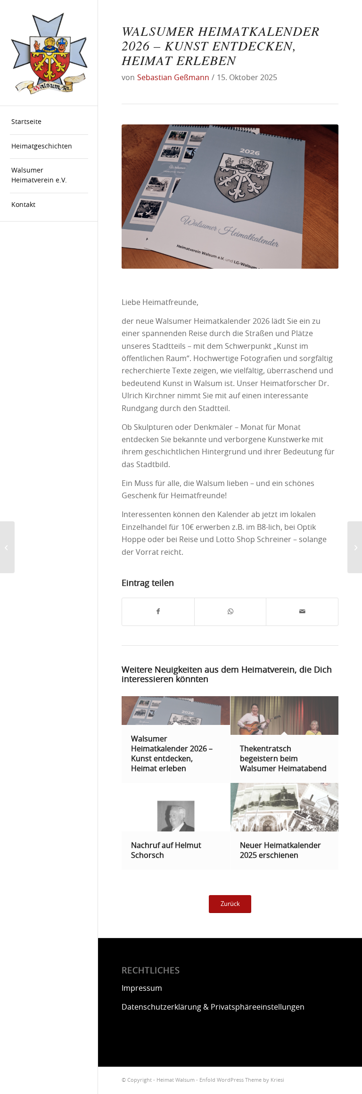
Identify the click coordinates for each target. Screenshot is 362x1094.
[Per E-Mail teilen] (302, 611)
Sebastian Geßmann (173, 78)
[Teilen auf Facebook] (158, 611)
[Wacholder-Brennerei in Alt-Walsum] (7, 547)
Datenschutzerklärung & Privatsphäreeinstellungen (213, 1007)
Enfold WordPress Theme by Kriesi (241, 1080)
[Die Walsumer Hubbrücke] (354, 547)
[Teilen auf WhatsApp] (230, 611)
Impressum (142, 988)
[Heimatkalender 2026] (230, 197)
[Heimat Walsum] (49, 53)
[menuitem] (49, 122)
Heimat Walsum (175, 1080)
